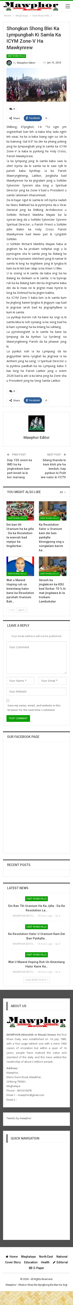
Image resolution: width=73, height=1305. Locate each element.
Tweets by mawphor (18, 1118)
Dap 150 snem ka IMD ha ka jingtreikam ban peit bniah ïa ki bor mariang (19, 468)
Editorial (62, 1262)
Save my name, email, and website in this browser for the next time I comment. (34, 708)
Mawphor (11, 1284)
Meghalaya (28, 1256)
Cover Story (13, 1262)
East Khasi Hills (16, 56)
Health (45, 1262)
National (62, 1256)
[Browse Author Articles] (36, 423)
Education (31, 1262)
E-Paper (38, 1268)
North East (46, 1256)
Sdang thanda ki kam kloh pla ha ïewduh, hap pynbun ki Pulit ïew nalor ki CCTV (53, 468)
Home (14, 1256)
